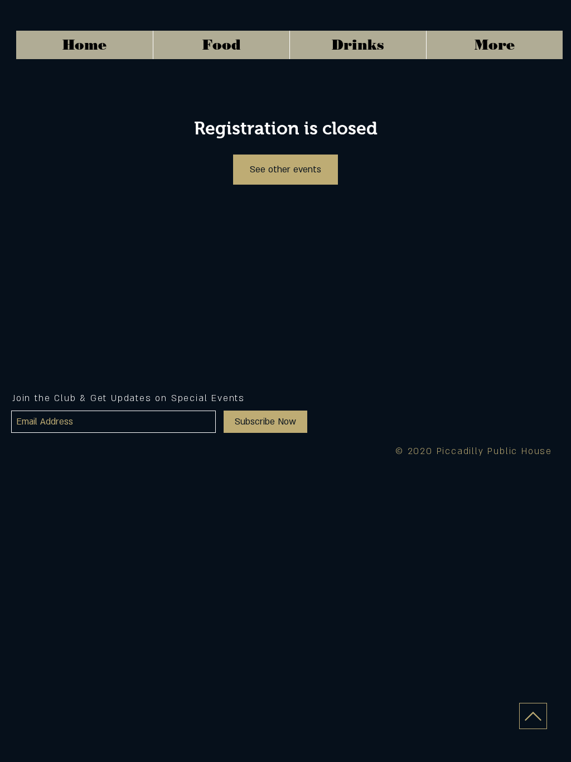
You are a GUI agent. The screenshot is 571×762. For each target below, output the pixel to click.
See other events (285, 169)
